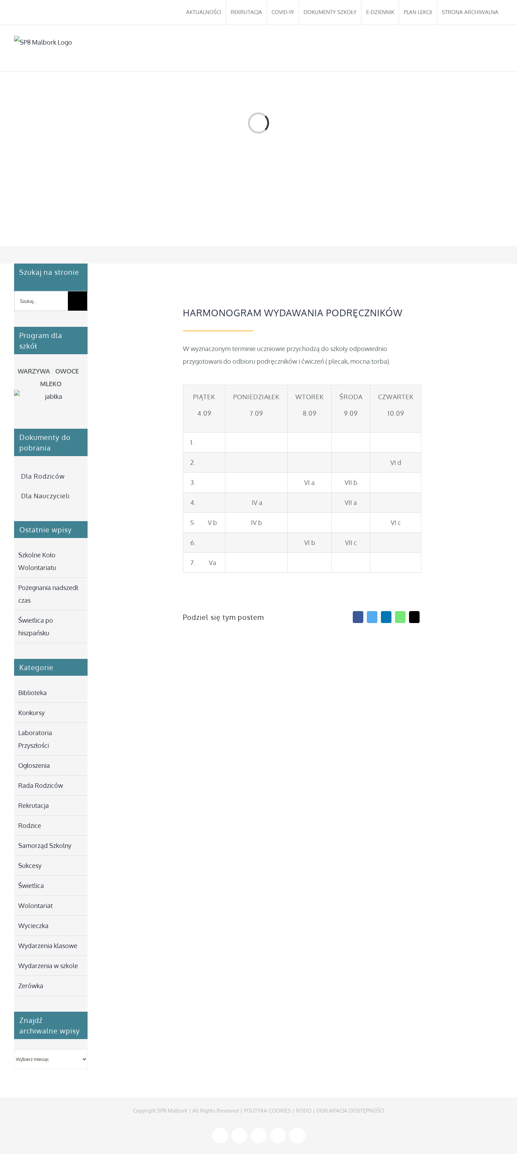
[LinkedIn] (386, 617)
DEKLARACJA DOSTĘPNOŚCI (350, 1110)
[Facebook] (358, 617)
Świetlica (31, 885)
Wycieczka (33, 925)
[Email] (414, 617)
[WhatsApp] (400, 617)
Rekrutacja (33, 805)
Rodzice (29, 825)
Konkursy (31, 713)
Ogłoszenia (34, 765)
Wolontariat (35, 905)
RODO (304, 1110)
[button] (493, 48)
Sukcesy (30, 865)
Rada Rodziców (40, 785)
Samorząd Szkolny (44, 845)
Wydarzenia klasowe (47, 945)
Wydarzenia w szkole (48, 966)
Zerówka (30, 986)
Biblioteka (32, 692)
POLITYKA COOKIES (267, 1110)
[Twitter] (372, 617)
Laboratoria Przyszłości (35, 739)
